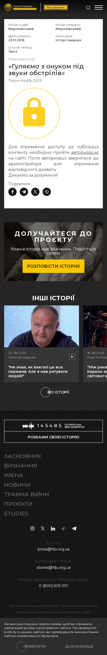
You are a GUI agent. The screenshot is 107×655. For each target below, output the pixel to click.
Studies (16, 513)
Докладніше (79, 646)
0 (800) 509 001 (53, 585)
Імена (13, 475)
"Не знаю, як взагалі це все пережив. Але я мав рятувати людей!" (38, 371)
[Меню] (99, 7)
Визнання (20, 465)
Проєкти (18, 504)
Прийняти (35, 646)
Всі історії (58, 392)
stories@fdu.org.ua (54, 567)
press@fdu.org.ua (53, 549)
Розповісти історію (53, 266)
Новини (17, 485)
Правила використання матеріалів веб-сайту (53, 612)
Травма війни (26, 494)
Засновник (22, 456)
